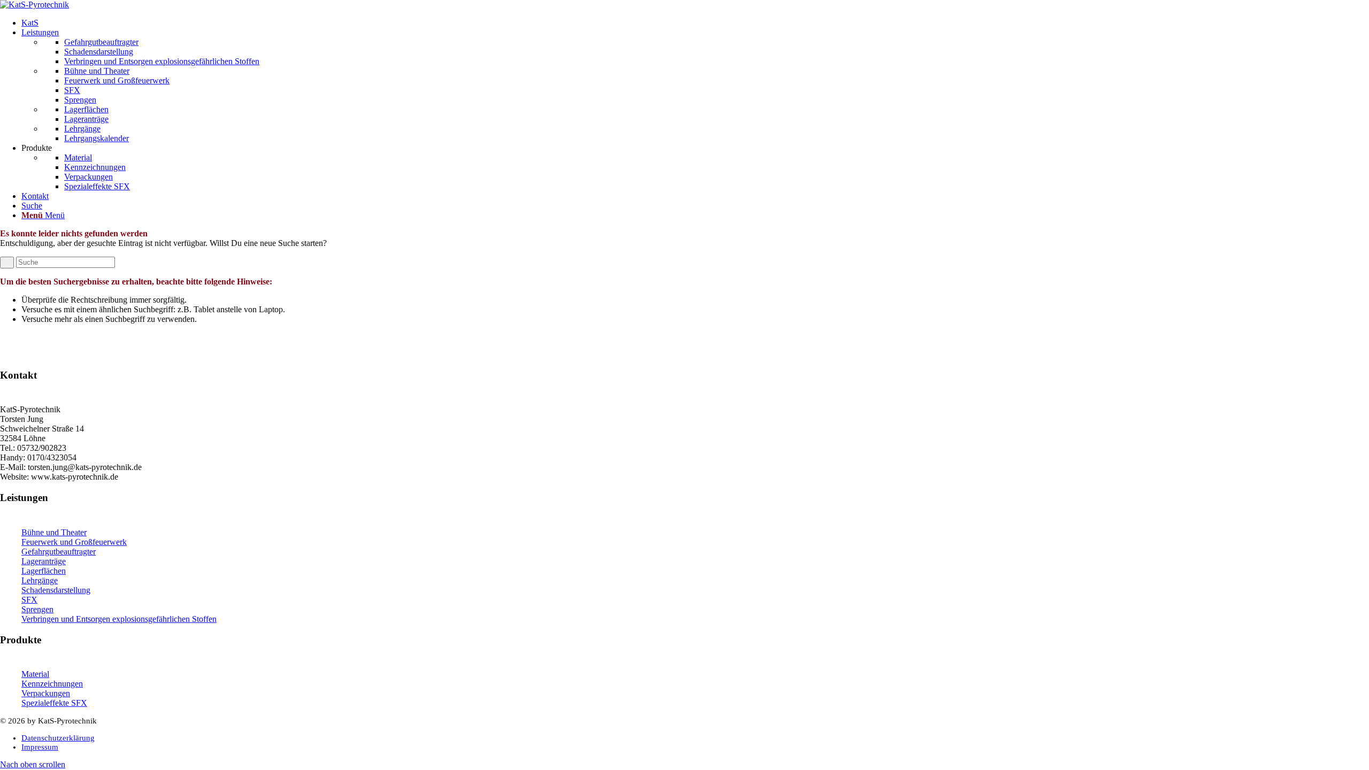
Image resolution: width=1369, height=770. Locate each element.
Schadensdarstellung (55, 590)
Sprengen (37, 609)
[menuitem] (695, 23)
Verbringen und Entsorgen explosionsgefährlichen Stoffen (119, 618)
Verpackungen (45, 693)
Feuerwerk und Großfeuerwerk (74, 541)
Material (35, 674)
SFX (29, 599)
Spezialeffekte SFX (54, 702)
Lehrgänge (39, 580)
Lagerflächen (43, 570)
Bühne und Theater (54, 532)
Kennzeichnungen (52, 683)
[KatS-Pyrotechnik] (34, 4)
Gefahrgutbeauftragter (58, 551)
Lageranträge (43, 561)
